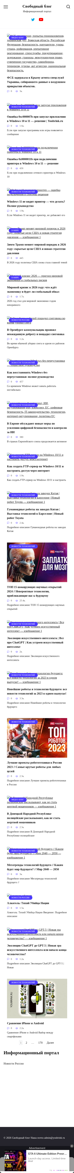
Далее (50, 1042)
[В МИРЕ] (37, 237)
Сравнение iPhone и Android (25, 1023)
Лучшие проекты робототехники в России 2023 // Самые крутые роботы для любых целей (34, 767)
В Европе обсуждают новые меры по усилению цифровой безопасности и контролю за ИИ (37, 428)
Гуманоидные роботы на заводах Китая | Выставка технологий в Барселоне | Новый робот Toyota (35, 513)
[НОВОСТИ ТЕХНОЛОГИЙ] (37, 109)
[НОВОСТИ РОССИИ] (37, 322)
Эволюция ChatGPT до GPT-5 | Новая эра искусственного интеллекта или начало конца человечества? (36, 950)
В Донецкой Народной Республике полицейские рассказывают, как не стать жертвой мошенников (33, 818)
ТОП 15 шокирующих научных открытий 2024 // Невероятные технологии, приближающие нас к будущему (34, 591)
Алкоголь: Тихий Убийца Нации (28, 902)
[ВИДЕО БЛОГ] (37, 70)
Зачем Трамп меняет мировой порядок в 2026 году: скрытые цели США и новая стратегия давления (36, 249)
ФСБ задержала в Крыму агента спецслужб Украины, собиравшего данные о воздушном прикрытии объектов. (36, 82)
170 (40, 1042)
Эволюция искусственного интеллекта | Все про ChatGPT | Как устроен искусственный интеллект (35, 642)
